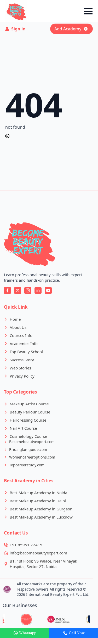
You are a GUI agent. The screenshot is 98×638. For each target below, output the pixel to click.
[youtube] (48, 290)
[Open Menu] (88, 11)
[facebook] (7, 290)
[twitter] (17, 290)
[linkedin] (38, 290)
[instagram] (27, 290)
